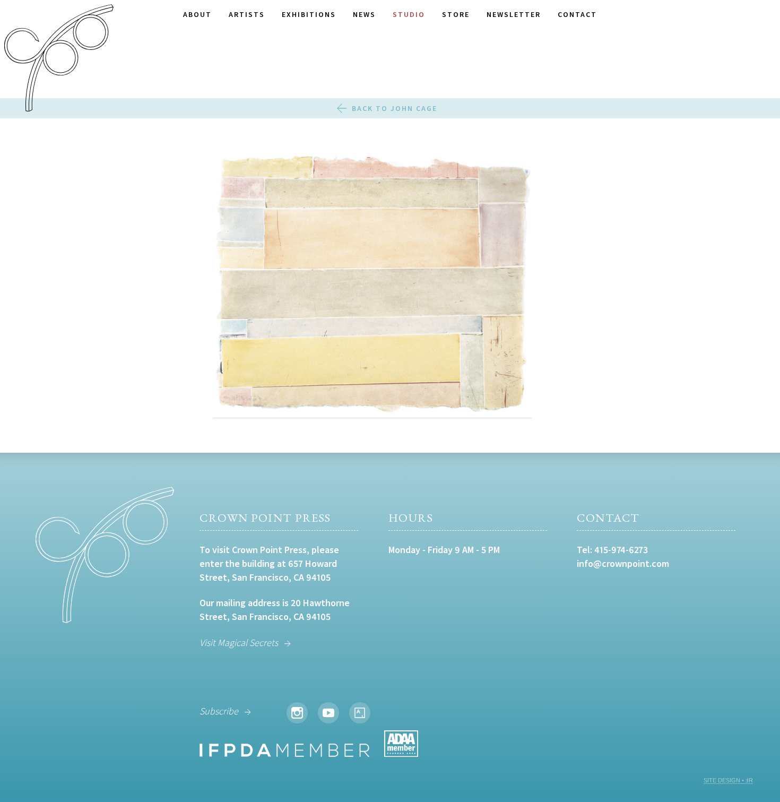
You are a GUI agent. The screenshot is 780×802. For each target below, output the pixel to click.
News (364, 14)
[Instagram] (297, 712)
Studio (409, 14)
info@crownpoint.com (623, 563)
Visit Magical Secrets (239, 642)
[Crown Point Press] (59, 59)
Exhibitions (309, 14)
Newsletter (514, 14)
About (197, 14)
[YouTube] (328, 712)
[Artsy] (359, 712)
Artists (247, 14)
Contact (577, 14)
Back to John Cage (394, 108)
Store (456, 14)
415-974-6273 (621, 550)
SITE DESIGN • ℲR (728, 780)
